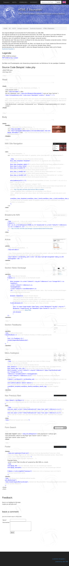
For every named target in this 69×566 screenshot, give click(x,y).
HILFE (14, 2)
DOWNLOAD (23, 2)
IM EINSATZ (33, 2)
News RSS (28, 310)
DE (10, 28)
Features (6, 2)
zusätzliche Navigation (58, 559)
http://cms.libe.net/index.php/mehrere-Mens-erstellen (29, 189)
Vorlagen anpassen (22, 28)
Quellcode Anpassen (36, 28)
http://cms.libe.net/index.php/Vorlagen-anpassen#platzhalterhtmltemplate (32, 228)
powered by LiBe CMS (61, 561)
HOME (5, 28)
